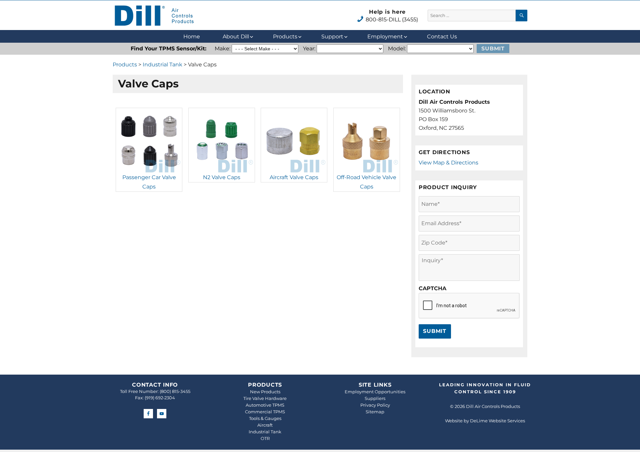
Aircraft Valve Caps (294, 177)
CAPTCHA (432, 288)
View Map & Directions (448, 162)
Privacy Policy (375, 405)
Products (285, 36)
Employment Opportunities (375, 391)
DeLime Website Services (497, 420)
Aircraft (265, 425)
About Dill (236, 36)
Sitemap (375, 411)
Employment (385, 36)
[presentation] (469, 306)
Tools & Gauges (265, 418)
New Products (265, 391)
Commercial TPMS (265, 411)
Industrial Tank (162, 64)
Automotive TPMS (265, 405)
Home (191, 36)
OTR (265, 438)
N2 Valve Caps (221, 177)
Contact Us (442, 36)
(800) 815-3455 (175, 391)
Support (332, 36)
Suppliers (375, 398)
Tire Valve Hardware (265, 398)
